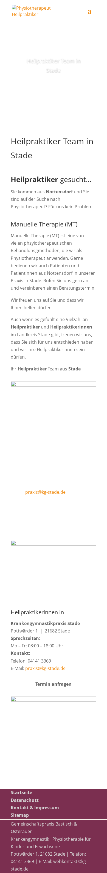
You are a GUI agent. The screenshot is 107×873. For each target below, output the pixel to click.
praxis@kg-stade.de (45, 492)
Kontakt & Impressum (35, 808)
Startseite (21, 792)
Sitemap (20, 815)
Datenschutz (25, 800)
